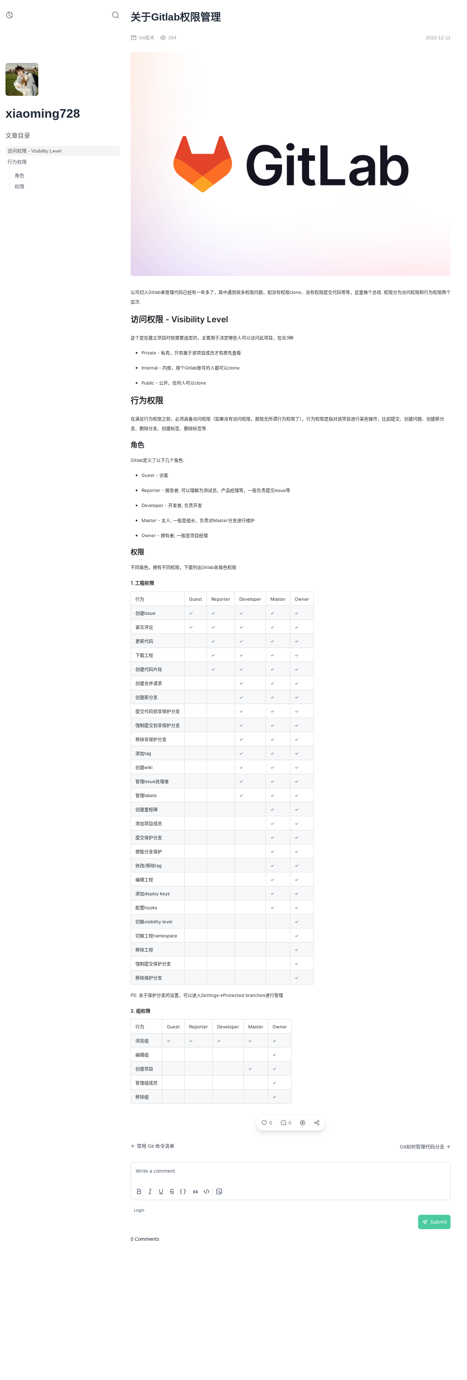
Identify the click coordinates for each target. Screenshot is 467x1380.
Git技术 (147, 37)
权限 (19, 186)
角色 (19, 175)
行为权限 (17, 162)
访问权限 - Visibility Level (34, 151)
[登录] (38, 91)
